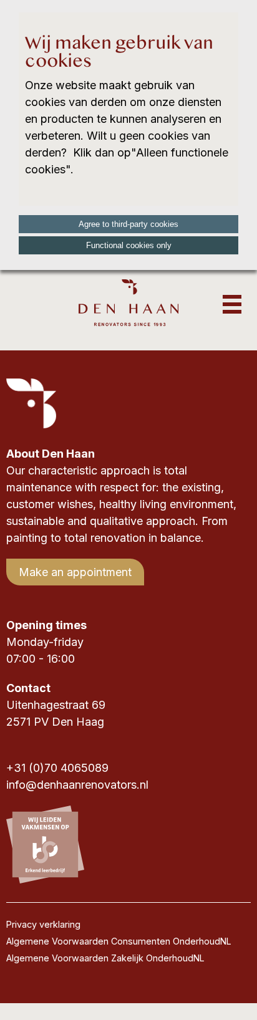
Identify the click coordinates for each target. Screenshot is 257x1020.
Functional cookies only (129, 245)
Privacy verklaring (43, 924)
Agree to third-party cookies (128, 224)
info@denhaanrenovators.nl (77, 784)
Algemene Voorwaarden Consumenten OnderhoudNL (118, 941)
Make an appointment (75, 572)
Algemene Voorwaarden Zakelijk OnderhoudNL (105, 958)
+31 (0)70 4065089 (57, 767)
